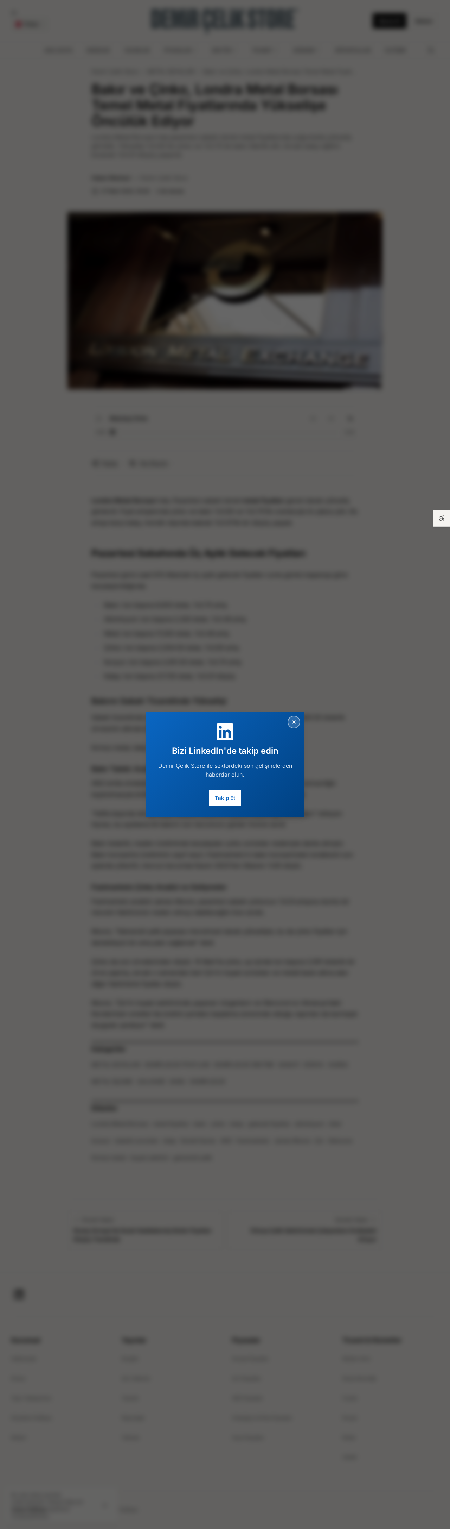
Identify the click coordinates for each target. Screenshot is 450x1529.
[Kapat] (294, 721)
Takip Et (225, 798)
